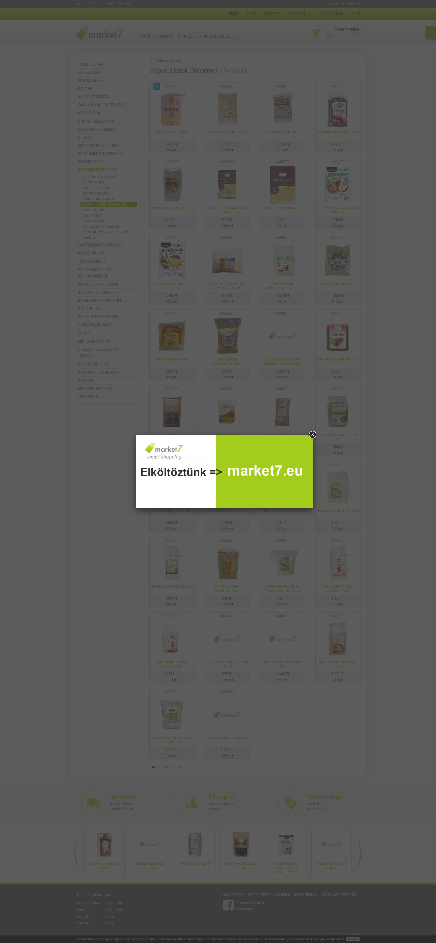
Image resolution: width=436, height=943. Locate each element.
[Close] (312, 434)
